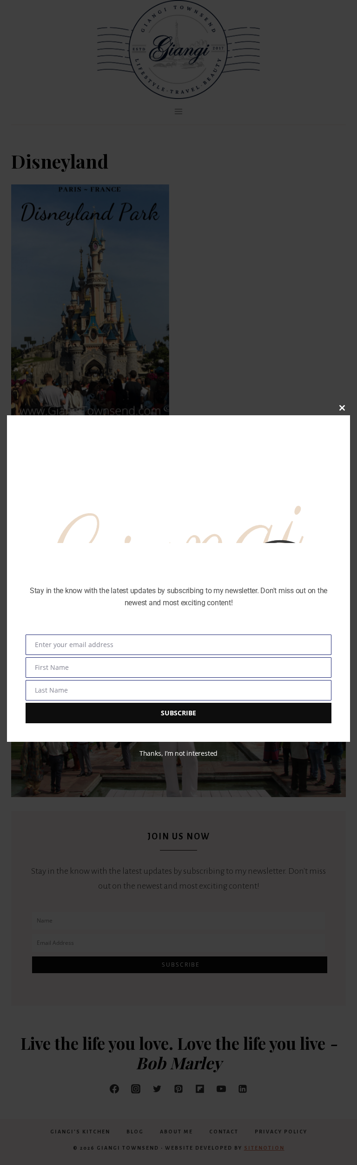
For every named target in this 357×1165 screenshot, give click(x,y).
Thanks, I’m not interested (178, 753)
